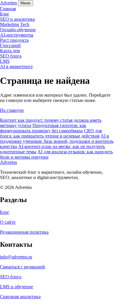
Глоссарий (10, 45)
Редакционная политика (24, 232)
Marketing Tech (14, 24)
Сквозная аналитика (20, 296)
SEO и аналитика (17, 19)
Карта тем (10, 50)
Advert (8, 2)
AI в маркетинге (16, 66)
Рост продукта (14, 40)
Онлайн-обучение (18, 29)
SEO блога (10, 55)
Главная (8, 8)
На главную (12, 110)
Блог (4, 13)
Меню (25, 3)
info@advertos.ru (16, 256)
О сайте (7, 222)
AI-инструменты (16, 34)
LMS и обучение (16, 286)
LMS (5, 61)
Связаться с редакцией (22, 266)
